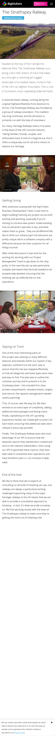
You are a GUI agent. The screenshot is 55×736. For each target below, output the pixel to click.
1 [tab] (25, 335)
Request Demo (40, 4)
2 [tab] (29, 335)
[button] (51, 722)
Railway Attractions (13, 18)
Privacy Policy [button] (19, 733)
